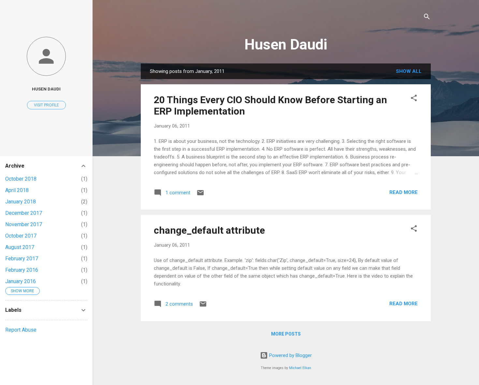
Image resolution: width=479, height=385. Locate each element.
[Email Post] (200, 195)
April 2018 (17, 190)
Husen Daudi (285, 44)
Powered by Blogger (290, 355)
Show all (409, 71)
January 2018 (20, 202)
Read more (403, 192)
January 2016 (20, 281)
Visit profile (46, 105)
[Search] (427, 18)
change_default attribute (209, 230)
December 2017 (23, 213)
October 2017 (20, 236)
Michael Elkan (300, 368)
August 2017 (19, 247)
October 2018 (20, 179)
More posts (286, 334)
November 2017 (23, 224)
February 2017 (21, 258)
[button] (414, 99)
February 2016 (21, 270)
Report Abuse (20, 330)
